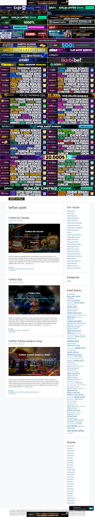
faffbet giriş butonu (70, 348)
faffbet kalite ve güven (79, 358)
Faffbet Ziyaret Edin (72, 265)
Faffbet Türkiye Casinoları (74, 234)
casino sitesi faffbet (73, 300)
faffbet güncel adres (74, 354)
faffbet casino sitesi (74, 330)
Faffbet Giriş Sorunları (73, 251)
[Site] (23, 69)
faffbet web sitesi (78, 399)
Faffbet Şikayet (72, 416)
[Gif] (47, 95)
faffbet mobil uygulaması (73, 368)
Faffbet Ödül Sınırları (73, 239)
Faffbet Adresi (71, 211)
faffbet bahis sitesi (14, 392)
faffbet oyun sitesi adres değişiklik (73, 371)
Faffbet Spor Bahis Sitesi (74, 268)
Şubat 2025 (70, 455)
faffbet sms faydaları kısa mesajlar (73, 386)
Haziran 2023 (71, 503)
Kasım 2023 (70, 491)
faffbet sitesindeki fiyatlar (71, 384)
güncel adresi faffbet (70, 423)
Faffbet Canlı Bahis (74, 321)
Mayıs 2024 (70, 476)
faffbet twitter (79, 397)
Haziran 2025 (70, 450)
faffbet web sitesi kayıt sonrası (72, 404)
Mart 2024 (70, 481)
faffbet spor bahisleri (72, 388)
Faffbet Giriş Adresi (73, 345)
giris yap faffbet (78, 421)
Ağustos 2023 (71, 498)
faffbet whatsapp (71, 406)
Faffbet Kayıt (78, 360)
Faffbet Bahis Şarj (72, 215)
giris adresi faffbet (72, 420)
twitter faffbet (71, 428)
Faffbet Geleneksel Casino (74, 256)
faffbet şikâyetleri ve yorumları (72, 418)
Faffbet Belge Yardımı (73, 246)
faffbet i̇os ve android (71, 358)
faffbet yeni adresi (72, 408)
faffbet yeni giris (73, 410)
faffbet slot (19, 330)
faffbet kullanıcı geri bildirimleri (72, 364)
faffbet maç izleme (71, 366)
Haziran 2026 (71, 446)
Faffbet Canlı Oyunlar (73, 242)
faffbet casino (70, 325)
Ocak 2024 (70, 486)
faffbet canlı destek (71, 323)
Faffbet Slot (15, 279)
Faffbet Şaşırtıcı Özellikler (74, 244)
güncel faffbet (78, 423)
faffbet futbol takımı (70, 336)
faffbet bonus (71, 317)
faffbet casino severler (72, 328)
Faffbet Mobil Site (72, 263)
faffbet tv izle (70, 397)
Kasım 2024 (70, 462)
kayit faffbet (72, 426)
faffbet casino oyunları (73, 326)
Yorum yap (12, 270)
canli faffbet (70, 298)
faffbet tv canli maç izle (75, 394)
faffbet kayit (70, 360)
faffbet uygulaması (70, 399)
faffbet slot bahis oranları (81, 384)
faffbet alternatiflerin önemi (72, 304)
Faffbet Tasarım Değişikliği (74, 227)
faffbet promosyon (72, 377)
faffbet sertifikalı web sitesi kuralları (73, 381)
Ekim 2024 (70, 465)
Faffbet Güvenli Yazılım (73, 225)
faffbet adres (70, 302)
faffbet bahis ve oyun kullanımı (72, 315)
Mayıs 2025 (70, 453)
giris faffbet (81, 420)
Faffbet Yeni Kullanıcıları (73, 260)
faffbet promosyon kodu (74, 379)
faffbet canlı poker (81, 323)
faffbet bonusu (79, 317)
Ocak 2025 (70, 458)
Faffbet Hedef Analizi (73, 230)
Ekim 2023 (70, 493)
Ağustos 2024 (71, 469)
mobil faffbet (81, 426)
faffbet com (71, 333)
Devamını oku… (30, 263)
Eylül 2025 (70, 448)
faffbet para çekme (72, 375)
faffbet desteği (78, 333)
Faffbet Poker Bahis (72, 220)
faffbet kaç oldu (71, 362)
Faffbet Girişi (80, 348)
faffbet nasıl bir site (71, 369)
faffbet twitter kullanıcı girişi (25, 392)
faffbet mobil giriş (23, 268)
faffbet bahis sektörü (72, 310)
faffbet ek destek (14, 268)
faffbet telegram (72, 390)
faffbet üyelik (30, 268)
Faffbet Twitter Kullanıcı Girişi (25, 341)
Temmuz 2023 (71, 500)
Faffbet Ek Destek (19, 217)
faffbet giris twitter (80, 336)
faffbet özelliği (78, 412)
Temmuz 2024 (71, 472)
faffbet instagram (78, 356)
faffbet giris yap (71, 338)
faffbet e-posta (82, 334)
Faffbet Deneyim (71, 258)
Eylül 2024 (70, 467)
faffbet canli (70, 318)
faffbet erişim (13, 330)
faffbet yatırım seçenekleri (80, 406)
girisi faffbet (70, 421)
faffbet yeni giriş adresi (71, 412)
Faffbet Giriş (70, 213)
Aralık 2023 (70, 488)
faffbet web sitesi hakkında (72, 402)
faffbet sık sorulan (81, 388)
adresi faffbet (71, 294)
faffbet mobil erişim (80, 366)
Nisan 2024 (70, 479)
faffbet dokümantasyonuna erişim (73, 334)
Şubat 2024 (70, 484)
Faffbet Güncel (73, 352)
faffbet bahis (72, 307)
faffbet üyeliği (77, 414)
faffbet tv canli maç (73, 392)
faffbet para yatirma (73, 373)
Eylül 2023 (70, 495)
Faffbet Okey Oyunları (73, 249)
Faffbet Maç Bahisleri (73, 218)
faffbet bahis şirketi (82, 315)
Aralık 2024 (70, 460)
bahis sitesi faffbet (73, 296)
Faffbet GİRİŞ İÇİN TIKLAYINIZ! (47, 40)
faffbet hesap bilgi (70, 356)
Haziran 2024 (71, 474)
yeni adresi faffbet (75, 430)
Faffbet (11, 267)
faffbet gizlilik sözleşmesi (71, 350)
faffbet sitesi (79, 382)
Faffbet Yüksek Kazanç (73, 237)
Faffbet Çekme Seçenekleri (74, 223)
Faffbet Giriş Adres (71, 343)
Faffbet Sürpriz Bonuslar (74, 253)
